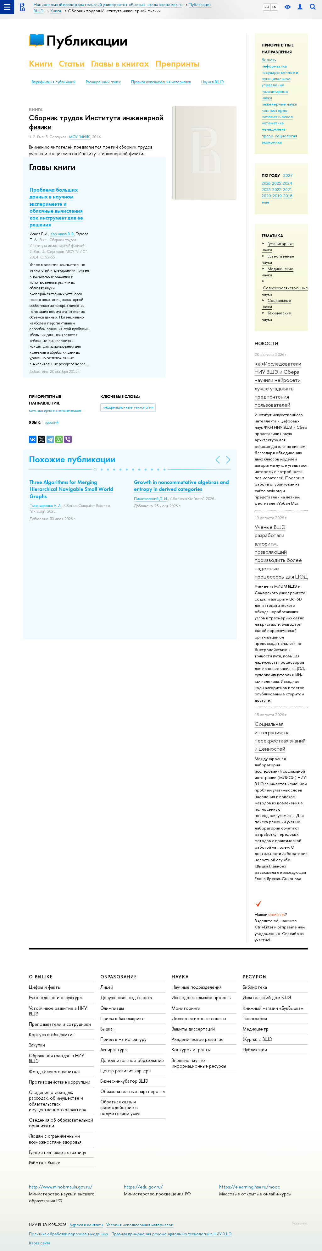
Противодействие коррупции (59, 1082)
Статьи (72, 63)
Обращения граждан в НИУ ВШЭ (56, 1058)
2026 (266, 183)
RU (266, 7)
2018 (287, 196)
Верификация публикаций (53, 81)
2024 (287, 183)
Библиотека (255, 987)
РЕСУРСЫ (255, 977)
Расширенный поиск (103, 81)
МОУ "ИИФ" (79, 136)
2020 (266, 196)
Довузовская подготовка (126, 997)
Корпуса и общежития (52, 1034)
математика (273, 123)
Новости (266, 343)
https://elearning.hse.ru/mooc (249, 1187)
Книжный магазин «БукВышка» (273, 1008)
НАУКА (180, 977)
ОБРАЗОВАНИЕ (118, 977)
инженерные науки (279, 104)
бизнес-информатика (274, 63)
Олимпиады (112, 1008)
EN (274, 7)
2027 (287, 175)
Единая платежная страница (57, 1152)
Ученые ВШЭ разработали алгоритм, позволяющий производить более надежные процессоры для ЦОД (281, 551)
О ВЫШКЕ (41, 977)
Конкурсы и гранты (191, 1049)
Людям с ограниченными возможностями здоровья (55, 1139)
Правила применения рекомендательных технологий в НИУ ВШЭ (171, 1234)
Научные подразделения (197, 987)
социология (286, 136)
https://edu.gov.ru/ (143, 1187)
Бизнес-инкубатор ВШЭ (124, 1081)
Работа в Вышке (44, 1163)
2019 (277, 196)
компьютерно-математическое (277, 113)
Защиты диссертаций (193, 1029)
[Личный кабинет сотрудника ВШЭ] (300, 7)
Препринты (177, 63)
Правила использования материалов (161, 81)
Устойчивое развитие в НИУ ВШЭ (58, 1011)
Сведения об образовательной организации (61, 1123)
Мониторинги (186, 1008)
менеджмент (274, 129)
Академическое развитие (198, 1039)
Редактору (300, 1223)
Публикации (87, 40)
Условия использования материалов (139, 1224)
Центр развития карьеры (125, 1071)
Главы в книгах (120, 63)
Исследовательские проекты (201, 997)
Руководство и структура (55, 997)
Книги (41, 63)
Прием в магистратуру (123, 1039)
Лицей (106, 987)
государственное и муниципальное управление (280, 78)
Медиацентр (256, 1029)
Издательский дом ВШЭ (267, 997)
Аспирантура (113, 1049)
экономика (272, 142)
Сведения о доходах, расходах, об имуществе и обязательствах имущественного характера (57, 1100)
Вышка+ (108, 1029)
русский (51, 422)
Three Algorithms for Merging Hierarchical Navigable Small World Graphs (71, 489)
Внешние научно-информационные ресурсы (199, 1063)
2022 (276, 189)
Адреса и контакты (86, 1224)
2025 (276, 183)
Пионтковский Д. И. (151, 498)
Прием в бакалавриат (122, 1018)
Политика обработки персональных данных (68, 1234)
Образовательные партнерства (132, 1091)
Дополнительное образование (132, 1060)
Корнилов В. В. (62, 234)
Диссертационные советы (199, 1018)
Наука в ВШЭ (212, 81)
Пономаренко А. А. (46, 505)
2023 (266, 189)
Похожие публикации (72, 459)
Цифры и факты (45, 987)
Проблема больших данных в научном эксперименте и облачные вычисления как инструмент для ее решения (56, 207)
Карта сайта (39, 1243)
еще (265, 202)
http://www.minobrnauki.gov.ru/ (60, 1187)
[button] (95, 469)
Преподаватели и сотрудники (60, 1024)
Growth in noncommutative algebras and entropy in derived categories (181, 485)
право (267, 136)
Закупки (37, 1045)
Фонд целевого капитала (54, 1071)
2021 (287, 189)
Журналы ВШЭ (257, 1039)
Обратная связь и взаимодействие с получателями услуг (120, 1107)
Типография (255, 1018)
